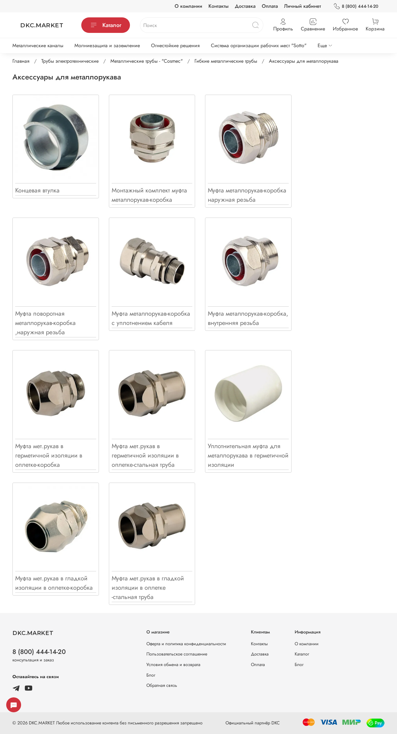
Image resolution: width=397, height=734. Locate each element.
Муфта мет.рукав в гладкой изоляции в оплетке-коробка (54, 583)
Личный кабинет (302, 6)
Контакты (218, 6)
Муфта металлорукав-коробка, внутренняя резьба (248, 318)
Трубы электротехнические (70, 61)
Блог (150, 675)
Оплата (270, 6)
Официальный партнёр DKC (252, 723)
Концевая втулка (37, 190)
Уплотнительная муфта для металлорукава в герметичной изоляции (248, 455)
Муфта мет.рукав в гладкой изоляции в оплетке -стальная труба (148, 587)
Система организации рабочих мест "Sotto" (258, 45)
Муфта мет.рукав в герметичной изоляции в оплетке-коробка (48, 455)
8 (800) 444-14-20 (360, 6)
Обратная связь (161, 685)
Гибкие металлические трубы (225, 61)
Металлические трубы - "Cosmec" (146, 61)
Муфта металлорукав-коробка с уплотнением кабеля (151, 318)
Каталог (111, 25)
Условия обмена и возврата (173, 664)
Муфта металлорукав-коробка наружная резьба (247, 195)
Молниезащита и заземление (107, 45)
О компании (188, 6)
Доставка (245, 6)
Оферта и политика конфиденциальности (186, 644)
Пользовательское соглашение (176, 654)
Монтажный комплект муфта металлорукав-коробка (149, 195)
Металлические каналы (37, 45)
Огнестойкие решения (175, 45)
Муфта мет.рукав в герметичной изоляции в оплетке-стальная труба (145, 455)
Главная (20, 61)
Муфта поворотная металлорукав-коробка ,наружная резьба (45, 323)
